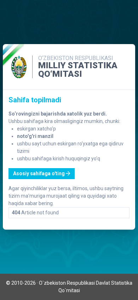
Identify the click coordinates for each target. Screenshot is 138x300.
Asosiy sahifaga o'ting (39, 173)
